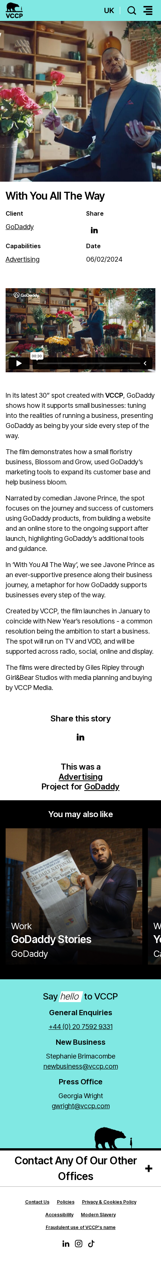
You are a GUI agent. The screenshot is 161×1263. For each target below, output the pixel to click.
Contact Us (37, 1202)
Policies (66, 1202)
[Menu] (147, 10)
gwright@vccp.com (81, 1106)
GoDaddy (101, 786)
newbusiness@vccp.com (80, 1066)
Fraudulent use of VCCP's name (81, 1227)
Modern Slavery (98, 1214)
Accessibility (59, 1214)
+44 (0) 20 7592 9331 (81, 1027)
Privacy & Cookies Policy (109, 1202)
